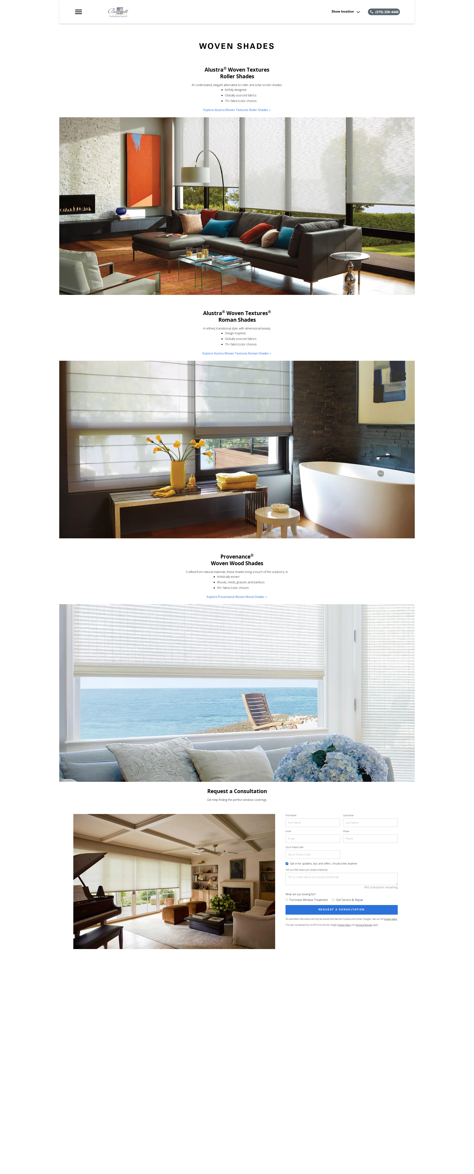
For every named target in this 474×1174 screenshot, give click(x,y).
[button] (78, 11)
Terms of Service (364, 924)
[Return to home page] (150, 12)
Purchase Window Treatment (308, 900)
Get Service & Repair (349, 900)
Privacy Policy (344, 924)
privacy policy (390, 919)
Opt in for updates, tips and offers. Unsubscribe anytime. (324, 863)
